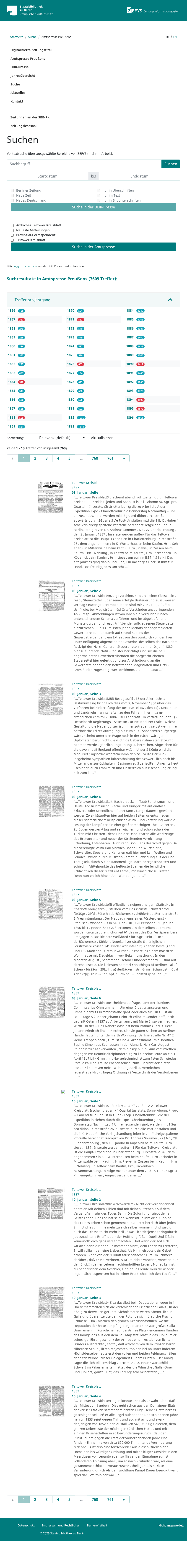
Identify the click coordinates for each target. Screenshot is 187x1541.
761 (110, 458)
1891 (130, 373)
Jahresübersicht (22, 75)
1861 (12, 355)
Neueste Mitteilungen (33, 230)
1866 (12, 399)
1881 (71, 408)
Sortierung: (15, 438)
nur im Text (111, 195)
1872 (71, 328)
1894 (130, 399)
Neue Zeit (23, 195)
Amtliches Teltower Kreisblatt (38, 225)
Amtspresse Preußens (27, 58)
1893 (130, 390)
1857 (12, 319)
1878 (71, 382)
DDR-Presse (19, 67)
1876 (71, 364)
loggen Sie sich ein (25, 266)
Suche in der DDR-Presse (93, 207)
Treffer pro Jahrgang (32, 299)
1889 (130, 355)
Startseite (16, 37)
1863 (12, 373)
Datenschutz (26, 1525)
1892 (130, 382)
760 (95, 458)
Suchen (170, 163)
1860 (12, 346)
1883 (71, 426)
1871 (71, 319)
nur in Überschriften (118, 190)
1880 (71, 399)
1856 (12, 310)
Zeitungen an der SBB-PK (29, 117)
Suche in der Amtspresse (93, 246)
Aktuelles (17, 92)
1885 (130, 319)
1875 (71, 355)
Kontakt (16, 101)
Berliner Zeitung (28, 190)
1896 (130, 417)
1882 (71, 417)
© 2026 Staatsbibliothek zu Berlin (62, 1533)
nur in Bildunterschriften (121, 200)
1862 (12, 364)
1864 (12, 382)
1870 (71, 310)
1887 (130, 337)
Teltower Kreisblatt (30, 240)
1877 (71, 373)
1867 (12, 408)
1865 (12, 390)
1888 (130, 346)
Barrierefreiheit (97, 1525)
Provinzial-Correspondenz (36, 235)
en (175, 37)
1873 (71, 337)
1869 (12, 426)
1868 (12, 417)
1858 (12, 328)
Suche (32, 37)
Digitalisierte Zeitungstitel (31, 50)
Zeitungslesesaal (23, 126)
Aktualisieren (102, 437)
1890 (130, 364)
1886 (130, 328)
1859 (12, 337)
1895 (130, 408)
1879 (71, 390)
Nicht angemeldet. (171, 1525)
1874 (71, 346)
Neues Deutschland (31, 200)
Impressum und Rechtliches (61, 1525)
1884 (130, 310)
